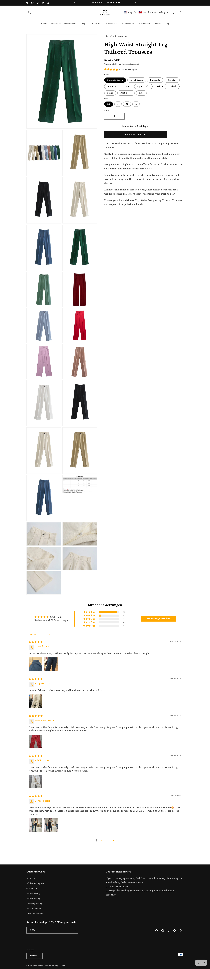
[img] (36, 642)
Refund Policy (33, 899)
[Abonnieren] (74, 930)
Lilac (127, 86)
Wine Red (112, 86)
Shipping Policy (34, 904)
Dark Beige (126, 93)
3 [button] (106, 840)
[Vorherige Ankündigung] (74, 2)
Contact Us (31, 888)
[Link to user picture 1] (35, 664)
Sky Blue (172, 80)
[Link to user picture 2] (51, 664)
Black (174, 86)
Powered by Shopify (57, 966)
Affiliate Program (35, 883)
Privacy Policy (33, 909)
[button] (29, 12)
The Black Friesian (40, 966)
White (160, 86)
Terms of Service (34, 914)
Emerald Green (115, 80)
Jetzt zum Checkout (135, 134)
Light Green (136, 80)
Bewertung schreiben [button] (158, 618)
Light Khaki (143, 86)
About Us (30, 878)
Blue (141, 93)
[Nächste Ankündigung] (135, 2)
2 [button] (101, 840)
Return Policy (33, 894)
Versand (107, 64)
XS (108, 104)
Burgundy (155, 80)
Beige (110, 93)
